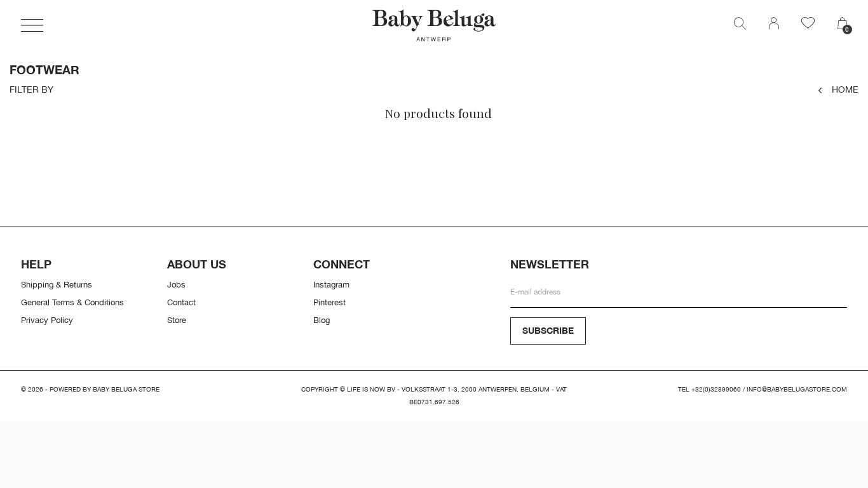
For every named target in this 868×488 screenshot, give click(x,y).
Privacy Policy (47, 320)
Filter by (31, 89)
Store (176, 320)
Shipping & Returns (56, 284)
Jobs (176, 284)
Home (845, 89)
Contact (181, 302)
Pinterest (329, 302)
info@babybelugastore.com (797, 389)
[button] (32, 25)
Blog (321, 320)
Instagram (331, 284)
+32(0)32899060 (716, 389)
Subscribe (548, 330)
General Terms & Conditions (72, 302)
